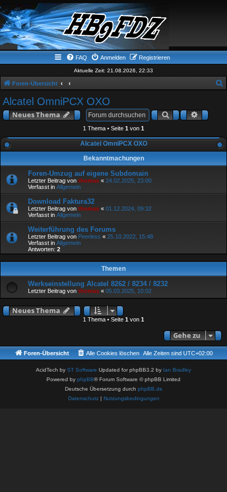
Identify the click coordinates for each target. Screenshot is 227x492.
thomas (88, 180)
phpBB (85, 379)
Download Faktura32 (61, 201)
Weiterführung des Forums (72, 229)
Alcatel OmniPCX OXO (56, 101)
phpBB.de (150, 389)
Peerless (89, 236)
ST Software (82, 370)
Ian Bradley (177, 370)
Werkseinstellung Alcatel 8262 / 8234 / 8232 (98, 284)
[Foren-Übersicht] (113, 26)
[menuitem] (76, 57)
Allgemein (68, 187)
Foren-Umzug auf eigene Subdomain (88, 173)
